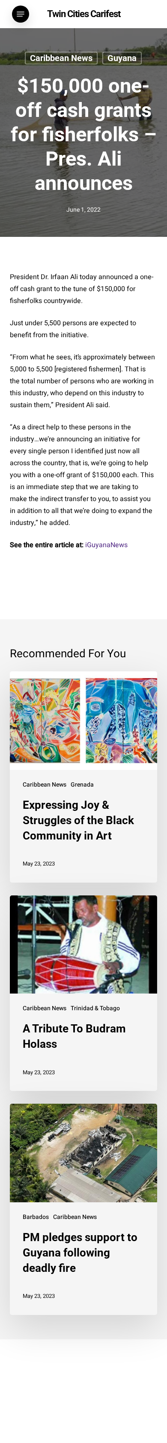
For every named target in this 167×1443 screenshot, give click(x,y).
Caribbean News (61, 58)
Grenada (82, 785)
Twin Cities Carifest (83, 14)
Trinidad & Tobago (95, 1008)
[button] (20, 14)
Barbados (36, 1217)
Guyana (122, 58)
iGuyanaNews (106, 545)
